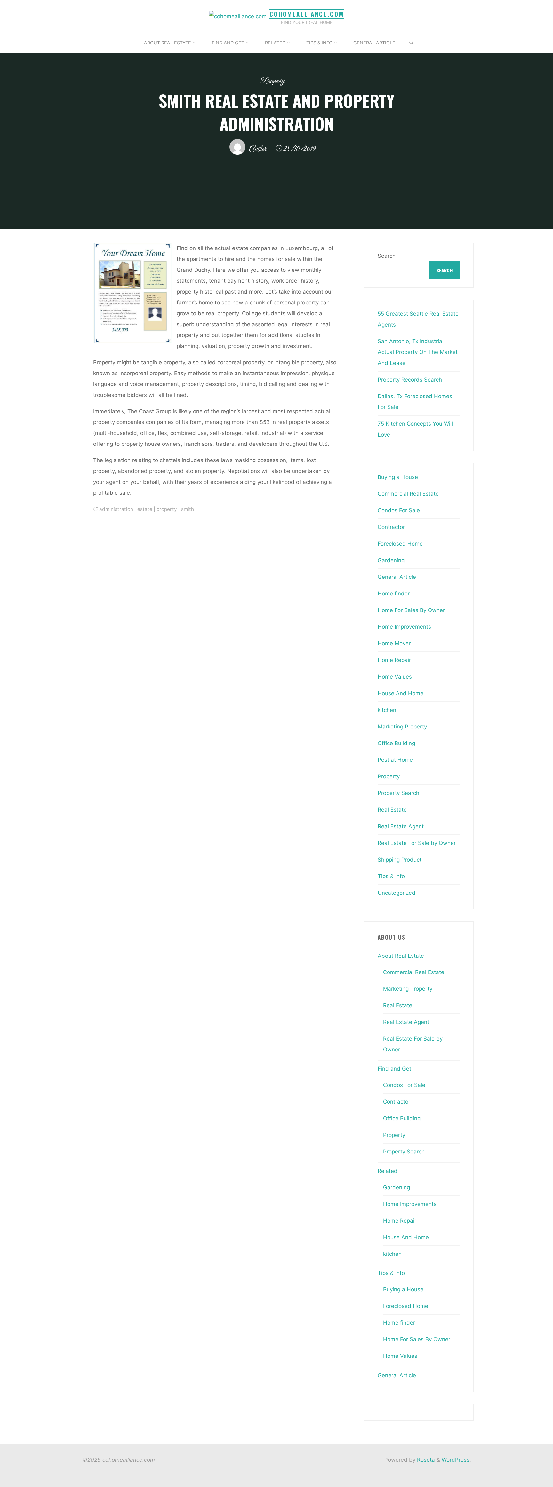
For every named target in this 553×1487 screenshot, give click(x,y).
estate (144, 509)
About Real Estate (401, 956)
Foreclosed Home (400, 543)
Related (387, 1171)
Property (273, 81)
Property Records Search (410, 379)
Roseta (425, 1460)
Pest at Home (395, 760)
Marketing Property (402, 726)
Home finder (394, 593)
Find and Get (394, 1069)
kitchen (387, 710)
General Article (397, 577)
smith (187, 509)
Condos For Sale (399, 510)
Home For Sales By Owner (411, 610)
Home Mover (394, 643)
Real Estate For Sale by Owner (417, 843)
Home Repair (394, 660)
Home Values (395, 676)
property (166, 509)
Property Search (398, 793)
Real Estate (392, 809)
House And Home (400, 693)
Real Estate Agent (401, 826)
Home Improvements (404, 627)
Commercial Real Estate (408, 494)
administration (116, 509)
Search (387, 256)
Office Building (396, 743)
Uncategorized (396, 893)
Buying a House (398, 477)
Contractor (391, 527)
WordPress (455, 1460)
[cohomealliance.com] (238, 15)
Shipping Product (399, 859)
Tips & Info (391, 876)
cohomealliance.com (306, 14)
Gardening (391, 560)
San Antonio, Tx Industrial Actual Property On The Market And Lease (418, 352)
